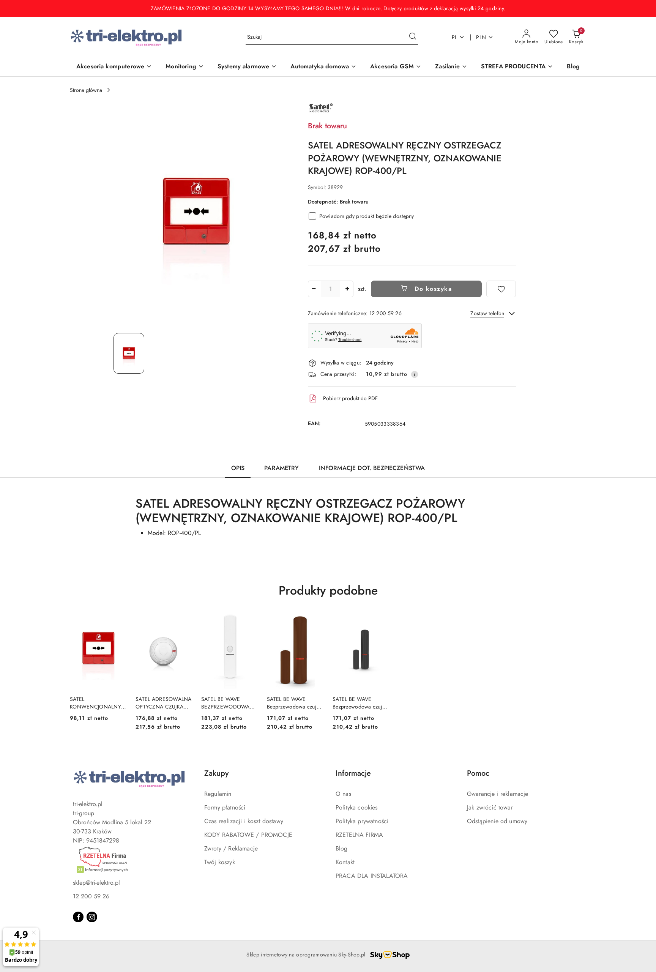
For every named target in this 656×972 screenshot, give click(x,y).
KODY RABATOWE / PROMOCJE (248, 834)
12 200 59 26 (91, 896)
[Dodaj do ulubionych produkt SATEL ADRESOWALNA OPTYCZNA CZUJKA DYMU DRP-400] (183, 622)
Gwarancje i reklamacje (497, 793)
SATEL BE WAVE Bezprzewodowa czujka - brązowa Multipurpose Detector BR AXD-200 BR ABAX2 (294, 702)
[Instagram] (92, 917)
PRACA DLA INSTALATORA (372, 875)
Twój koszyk (219, 862)
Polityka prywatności (362, 821)
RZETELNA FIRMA (359, 834)
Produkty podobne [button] (328, 590)
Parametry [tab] (281, 468)
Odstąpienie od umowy (497, 821)
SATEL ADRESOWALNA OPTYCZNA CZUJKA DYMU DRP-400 (164, 702)
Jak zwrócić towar (490, 807)
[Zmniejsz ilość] (314, 289)
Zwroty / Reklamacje (231, 848)
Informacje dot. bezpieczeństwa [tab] (372, 468)
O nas (343, 793)
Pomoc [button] (478, 773)
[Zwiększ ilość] (347, 289)
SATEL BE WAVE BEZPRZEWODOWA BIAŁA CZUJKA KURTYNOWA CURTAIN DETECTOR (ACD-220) (229, 702)
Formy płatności (224, 807)
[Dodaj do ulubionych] (501, 289)
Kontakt (345, 862)
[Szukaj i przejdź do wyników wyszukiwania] (412, 37)
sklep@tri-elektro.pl (96, 882)
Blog (342, 848)
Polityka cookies (357, 807)
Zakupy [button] (216, 773)
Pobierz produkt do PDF (350, 398)
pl (454, 37)
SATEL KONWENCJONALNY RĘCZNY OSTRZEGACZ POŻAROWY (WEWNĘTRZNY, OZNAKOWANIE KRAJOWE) (95, 702)
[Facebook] (78, 917)
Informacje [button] (353, 773)
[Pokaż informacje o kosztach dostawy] (414, 374)
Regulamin (217, 793)
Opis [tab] (238, 468)
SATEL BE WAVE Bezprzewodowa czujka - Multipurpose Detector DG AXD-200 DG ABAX (360, 702)
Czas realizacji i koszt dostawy (243, 821)
